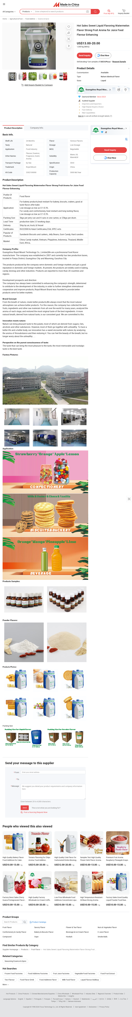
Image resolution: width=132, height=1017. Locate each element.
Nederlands (86, 999)
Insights (71, 996)
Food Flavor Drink (27, 979)
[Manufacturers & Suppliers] (66, 4)
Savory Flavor (39, 927)
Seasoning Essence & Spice (15, 961)
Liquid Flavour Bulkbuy (90, 979)
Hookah (69, 936)
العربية (94, 999)
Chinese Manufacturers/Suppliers (43, 994)
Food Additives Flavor (48, 979)
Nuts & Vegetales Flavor (107, 927)
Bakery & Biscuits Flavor (43, 932)
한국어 (101, 999)
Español (29, 999)
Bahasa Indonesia (74, 1001)
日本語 (109, 999)
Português (38, 999)
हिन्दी (115, 999)
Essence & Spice (43, 19)
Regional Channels (104, 994)
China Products (23, 994)
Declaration (93, 1007)
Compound (7, 936)
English (20, 999)
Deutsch (76, 999)
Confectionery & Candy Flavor (14, 932)
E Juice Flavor (103, 932)
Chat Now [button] (104, 55)
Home (5, 19)
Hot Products (10, 994)
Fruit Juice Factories (61, 973)
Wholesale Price (77, 994)
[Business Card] (126, 139)
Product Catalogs (39, 922)
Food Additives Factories (38, 973)
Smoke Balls (102, 936)
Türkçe (53, 1001)
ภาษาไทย (123, 999)
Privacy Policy (104, 1007)
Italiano (68, 999)
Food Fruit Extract (108, 973)
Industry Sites (90, 994)
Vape (36, 936)
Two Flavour (10, 979)
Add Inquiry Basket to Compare (38, 85)
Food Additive (30, 19)
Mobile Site (62, 996)
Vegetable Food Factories (85, 973)
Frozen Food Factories (14, 973)
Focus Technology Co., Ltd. (49, 1007)
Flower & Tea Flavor (74, 927)
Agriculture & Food (16, 19)
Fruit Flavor (7, 927)
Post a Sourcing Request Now (34, 812)
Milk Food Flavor (68, 979)
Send (25, 807)
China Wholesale (63, 994)
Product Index (118, 994)
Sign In (81, 116)
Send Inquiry (84, 55)
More (5, 984)
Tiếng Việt (62, 1001)
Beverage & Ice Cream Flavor (77, 932)
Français (47, 999)
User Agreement (80, 1007)
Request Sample (119, 62)
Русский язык (58, 999)
